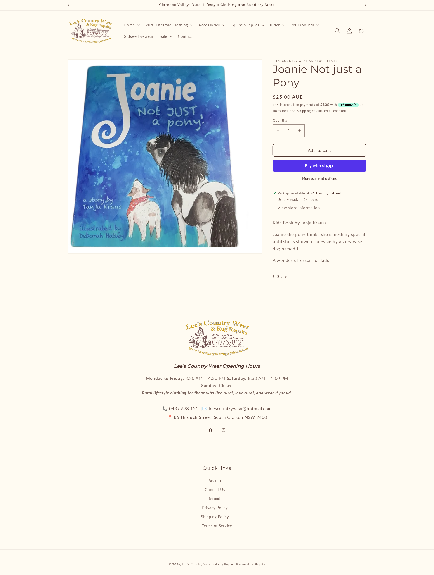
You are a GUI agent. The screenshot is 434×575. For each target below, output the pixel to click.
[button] (131, 25)
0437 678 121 (183, 408)
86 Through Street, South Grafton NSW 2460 (220, 417)
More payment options (319, 178)
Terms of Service (217, 525)
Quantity (280, 120)
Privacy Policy (215, 507)
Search (215, 480)
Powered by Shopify (250, 564)
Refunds (215, 498)
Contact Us (215, 489)
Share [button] (282, 276)
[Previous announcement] (69, 5)
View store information (299, 207)
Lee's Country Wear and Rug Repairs (208, 564)
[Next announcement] (365, 5)
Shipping (304, 111)
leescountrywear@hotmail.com (240, 408)
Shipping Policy (215, 516)
